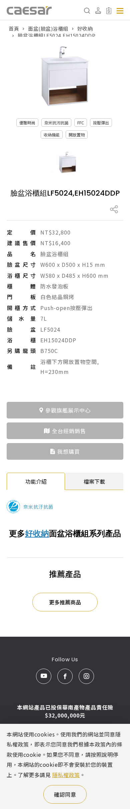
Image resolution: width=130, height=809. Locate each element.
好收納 (85, 28)
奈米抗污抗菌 (56, 122)
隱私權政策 (66, 775)
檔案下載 (94, 481)
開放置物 (77, 134)
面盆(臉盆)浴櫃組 (48, 28)
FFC (80, 122)
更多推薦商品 (65, 602)
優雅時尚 (27, 122)
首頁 (14, 28)
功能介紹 (36, 481)
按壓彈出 (101, 122)
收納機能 (52, 134)
